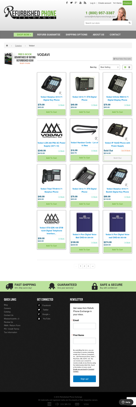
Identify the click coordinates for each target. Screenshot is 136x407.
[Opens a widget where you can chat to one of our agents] (126, 402)
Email (76, 320)
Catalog (18, 45)
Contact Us (8, 315)
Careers (7, 308)
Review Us (8, 322)
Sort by (93, 67)
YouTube (44, 318)
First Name (78, 335)
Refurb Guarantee (48, 34)
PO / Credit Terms (11, 328)
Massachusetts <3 (11, 318)
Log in (92, 3)
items (118, 3)
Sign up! (84, 378)
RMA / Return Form (12, 325)
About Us (98, 34)
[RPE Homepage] (7, 45)
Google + (44, 314)
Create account (104, 3)
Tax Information (10, 332)
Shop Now (23, 34)
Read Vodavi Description (123, 59)
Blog (6, 304)
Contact (115, 34)
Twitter (43, 309)
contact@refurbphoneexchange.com (100, 16)
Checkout (127, 3)
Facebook (44, 305)
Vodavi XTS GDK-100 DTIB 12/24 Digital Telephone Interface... (51, 230)
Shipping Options (76, 34)
